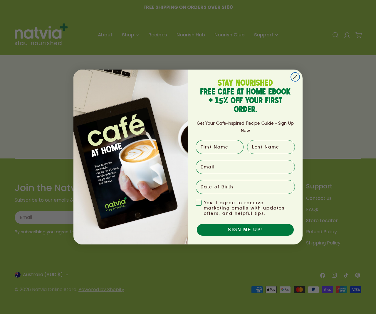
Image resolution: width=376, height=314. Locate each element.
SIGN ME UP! (245, 229)
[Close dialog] (295, 76)
